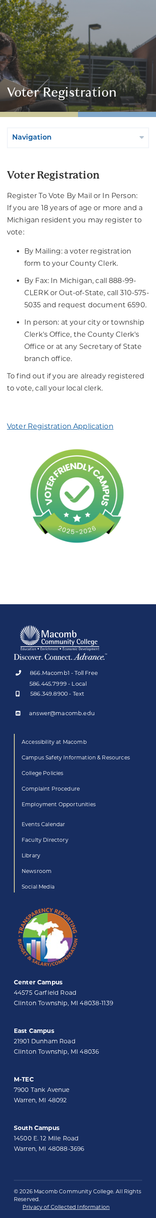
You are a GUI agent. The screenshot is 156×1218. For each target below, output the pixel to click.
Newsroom (37, 871)
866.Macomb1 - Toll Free (64, 673)
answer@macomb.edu (62, 713)
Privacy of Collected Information (66, 1207)
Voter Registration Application (60, 426)
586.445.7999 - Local (58, 684)
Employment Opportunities (59, 804)
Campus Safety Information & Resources (76, 757)
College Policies (43, 773)
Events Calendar (43, 824)
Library (31, 855)
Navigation (32, 137)
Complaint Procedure (51, 788)
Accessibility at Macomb (54, 742)
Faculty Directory (45, 840)
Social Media (38, 886)
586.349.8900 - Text (57, 694)
